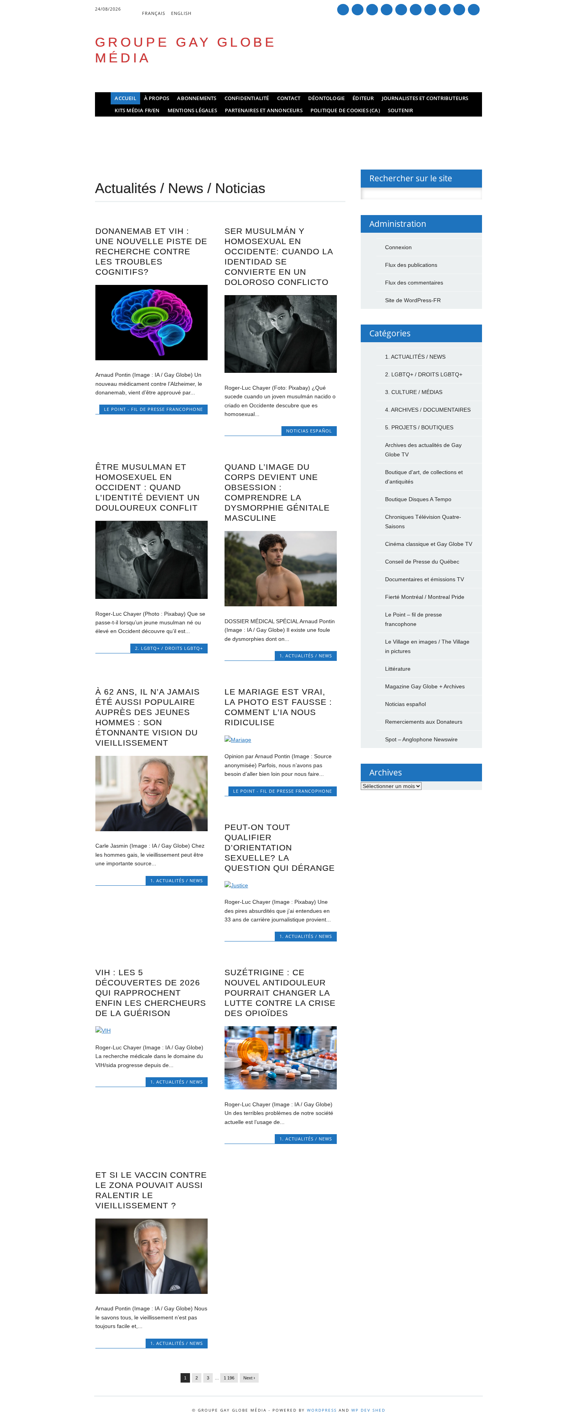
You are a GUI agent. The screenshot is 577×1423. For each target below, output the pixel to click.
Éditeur (363, 98)
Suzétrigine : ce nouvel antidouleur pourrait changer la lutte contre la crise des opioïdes (280, 993)
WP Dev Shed (368, 1410)
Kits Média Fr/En (137, 110)
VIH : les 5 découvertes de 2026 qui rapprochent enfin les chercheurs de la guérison (150, 993)
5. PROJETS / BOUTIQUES (419, 427)
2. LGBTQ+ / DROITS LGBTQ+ (169, 648)
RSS (445, 9)
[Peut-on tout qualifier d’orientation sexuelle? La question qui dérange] (281, 885)
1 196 (229, 1378)
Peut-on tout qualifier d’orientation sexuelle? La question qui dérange (280, 847)
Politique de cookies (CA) (345, 110)
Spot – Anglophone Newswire (421, 739)
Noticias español (309, 431)
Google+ (372, 9)
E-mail (460, 10)
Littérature (398, 669)
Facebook (343, 9)
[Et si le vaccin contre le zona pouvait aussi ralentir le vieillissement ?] (151, 1292)
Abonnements (196, 98)
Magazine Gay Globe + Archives (425, 686)
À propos (157, 98)
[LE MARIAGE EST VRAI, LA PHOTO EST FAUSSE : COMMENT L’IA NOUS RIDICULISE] (281, 740)
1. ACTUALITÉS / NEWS (305, 656)
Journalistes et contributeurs (425, 98)
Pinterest (387, 9)
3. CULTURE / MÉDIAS (413, 392)
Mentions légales (192, 110)
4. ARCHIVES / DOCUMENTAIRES (428, 410)
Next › (249, 1378)
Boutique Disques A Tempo (418, 499)
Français (153, 13)
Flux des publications (411, 265)
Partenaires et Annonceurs (264, 110)
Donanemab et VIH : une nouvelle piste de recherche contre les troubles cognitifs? (151, 251)
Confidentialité (247, 98)
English (181, 13)
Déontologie (326, 98)
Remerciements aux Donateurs (423, 722)
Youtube (416, 9)
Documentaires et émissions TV (424, 579)
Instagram (430, 9)
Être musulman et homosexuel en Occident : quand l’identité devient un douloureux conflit (147, 487)
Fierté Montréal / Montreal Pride (424, 597)
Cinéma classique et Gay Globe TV (428, 544)
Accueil (125, 98)
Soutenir (400, 110)
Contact (288, 98)
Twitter (357, 9)
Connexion (398, 247)
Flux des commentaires (414, 282)
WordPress (322, 1410)
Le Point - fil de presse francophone (153, 409)
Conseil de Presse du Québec (422, 561)
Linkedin (401, 9)
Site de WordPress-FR (413, 300)
